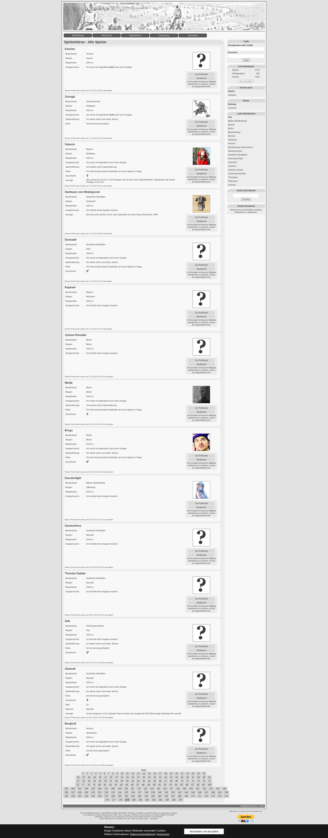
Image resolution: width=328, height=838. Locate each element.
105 (93, 788)
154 (86, 796)
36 (133, 777)
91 (160, 785)
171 (199, 796)
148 (213, 792)
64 (149, 781)
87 (138, 785)
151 (66, 796)
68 (171, 781)
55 (100, 781)
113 (145, 788)
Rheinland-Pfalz (235, 158)
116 (165, 788)
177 (114, 800)
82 (110, 785)
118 (178, 788)
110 (126, 788)
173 (213, 796)
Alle (230, 117)
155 (93, 796)
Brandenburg (234, 132)
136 (133, 792)
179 (127, 800)
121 (198, 788)
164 (153, 796)
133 (113, 792)
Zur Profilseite (201, 74)
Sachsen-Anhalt (235, 170)
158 (113, 796)
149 (219, 792)
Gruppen (232, 95)
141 (166, 792)
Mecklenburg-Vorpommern (240, 147)
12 (133, 773)
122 (204, 788)
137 (139, 792)
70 (182, 781)
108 (113, 788)
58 (116, 781)
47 (193, 777)
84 (121, 785)
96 (187, 785)
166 (166, 796)
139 (153, 792)
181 (140, 800)
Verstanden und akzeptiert (203, 831)
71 (187, 781)
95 (181, 785)
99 (203, 785)
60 (127, 781)
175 (226, 796)
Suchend (232, 108)
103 (79, 788)
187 (180, 800)
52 (84, 781)
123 (211, 788)
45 (182, 777)
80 (99, 785)
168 (179, 796)
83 (116, 785)
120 (191, 788)
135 (126, 792)
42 (166, 777)
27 (84, 777)
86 (132, 785)
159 (119, 796)
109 (119, 788)
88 (143, 785)
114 (152, 788)
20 (176, 773)
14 (144, 773)
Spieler (231, 91)
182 (147, 800)
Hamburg (232, 140)
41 (160, 777)
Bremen (231, 136)
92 (165, 785)
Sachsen (232, 166)
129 (86, 792)
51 (78, 781)
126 (66, 792)
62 (138, 781)
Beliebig (232, 104)
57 (111, 781)
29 (94, 777)
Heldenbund (78, 35)
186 (174, 800)
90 (154, 785)
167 (173, 796)
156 (99, 796)
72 (193, 781)
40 (155, 777)
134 (119, 792)
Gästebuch (201, 78)
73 (198, 781)
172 (206, 796)
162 (139, 796)
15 (149, 773)
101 (66, 788)
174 (219, 796)
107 (106, 788)
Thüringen (233, 177)
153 (79, 796)
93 (170, 785)
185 (167, 800)
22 (187, 773)
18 (166, 773)
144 (186, 792)
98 (198, 785)
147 (206, 792)
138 (146, 792)
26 (78, 777)
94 (176, 785)
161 (133, 796)
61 (133, 781)
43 (171, 777)
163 (146, 796)
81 (105, 785)
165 (159, 796)
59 (122, 781)
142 (173, 792)
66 (160, 781)
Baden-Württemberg (237, 121)
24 (198, 773)
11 (127, 773)
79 (94, 785)
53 (89, 781)
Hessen (231, 143)
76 (78, 785)
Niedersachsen (235, 151)
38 (144, 777)
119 (184, 788)
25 (204, 773)
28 (89, 777)
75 (209, 781)
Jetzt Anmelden (246, 81)
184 (160, 800)
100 (209, 785)
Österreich (233, 181)
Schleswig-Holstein (237, 173)
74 (204, 781)
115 (158, 788)
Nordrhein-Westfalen (237, 155)
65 (155, 781)
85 (127, 785)
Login (246, 60)
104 (86, 788)
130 (93, 792)
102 (73, 788)
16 (155, 773)
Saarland (232, 162)
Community (164, 35)
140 (159, 792)
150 (226, 792)
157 (106, 796)
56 (105, 781)
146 (199, 792)
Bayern (231, 125)
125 (224, 788)
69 (176, 781)
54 (94, 781)
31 (105, 777)
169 (186, 796)
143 (179, 792)
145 (193, 792)
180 (134, 800)
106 (99, 788)
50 (209, 777)
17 (160, 773)
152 (73, 796)
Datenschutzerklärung (142, 834)
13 (138, 773)
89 (149, 785)
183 (154, 800)
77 (83, 785)
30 (100, 777)
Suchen (246, 199)
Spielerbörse (135, 35)
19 (171, 773)
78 (88, 785)
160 (126, 796)
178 (120, 800)
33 (116, 777)
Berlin (231, 128)
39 (149, 777)
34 (122, 777)
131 (99, 792)
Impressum (163, 834)
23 (193, 773)
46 (187, 777)
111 (132, 788)
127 (73, 792)
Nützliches (106, 35)
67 (166, 781)
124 (218, 788)
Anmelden (193, 35)
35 (127, 777)
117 (171, 788)
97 (192, 785)
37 (138, 777)
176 (107, 800)
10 (122, 773)
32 (111, 777)
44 (176, 777)
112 (139, 788)
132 (106, 792)
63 (144, 781)
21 (182, 773)
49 (204, 777)
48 (198, 777)
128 (79, 792)
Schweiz (232, 185)
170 (193, 796)
